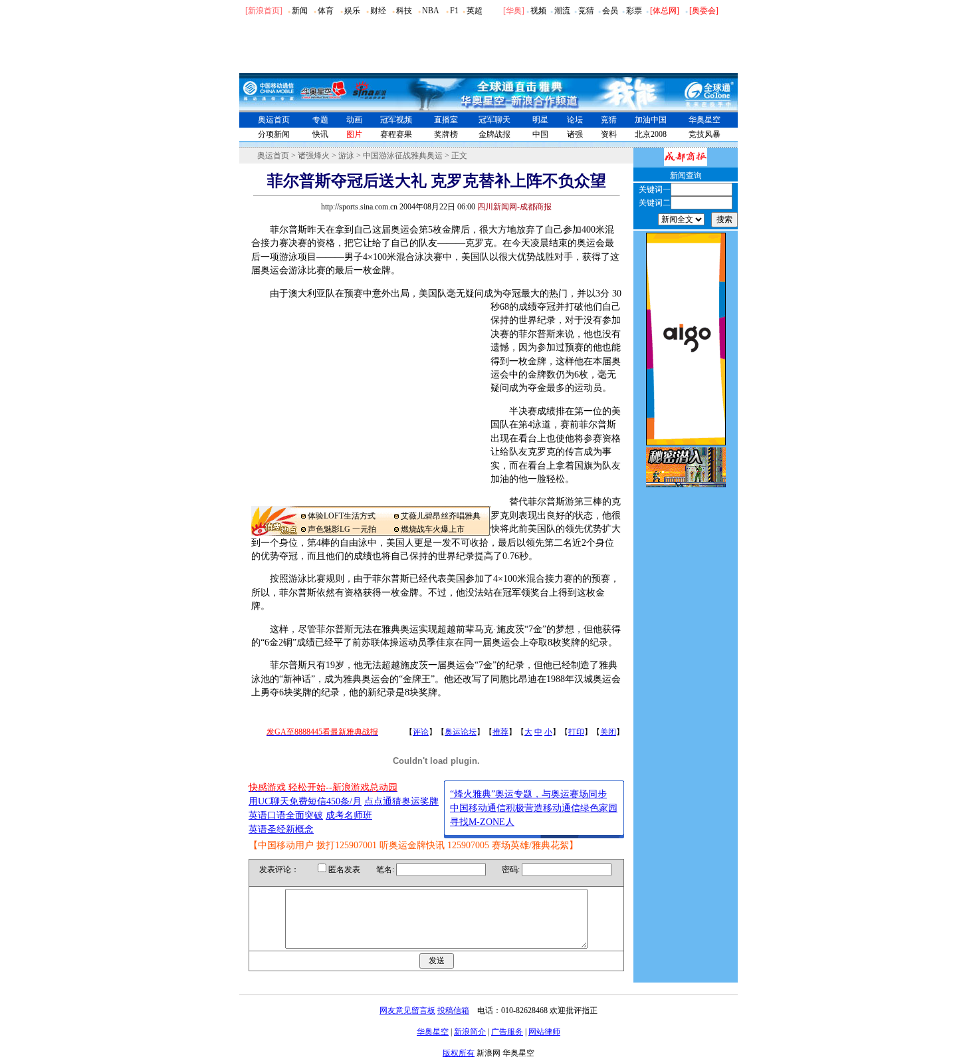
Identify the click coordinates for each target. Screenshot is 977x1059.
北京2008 (651, 134)
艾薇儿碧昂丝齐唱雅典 (441, 516)
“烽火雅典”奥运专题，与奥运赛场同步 (528, 794)
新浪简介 (470, 1031)
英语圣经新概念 (281, 829)
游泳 (346, 155)
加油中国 (651, 119)
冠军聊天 (494, 119)
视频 (538, 10)
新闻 (300, 10)
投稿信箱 (453, 1010)
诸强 (575, 134)
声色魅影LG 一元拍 (342, 529)
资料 (609, 134)
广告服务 (507, 1031)
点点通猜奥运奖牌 (401, 801)
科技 (404, 10)
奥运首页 (274, 119)
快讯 (320, 134)
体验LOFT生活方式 (342, 516)
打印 (576, 732)
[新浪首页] (263, 10)
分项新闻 (274, 134)
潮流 (562, 10)
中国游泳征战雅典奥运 (403, 155)
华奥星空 (704, 119)
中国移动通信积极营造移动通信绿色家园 (533, 808)
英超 (475, 10)
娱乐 (352, 10)
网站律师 (544, 1031)
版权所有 (459, 1053)
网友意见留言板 (407, 1010)
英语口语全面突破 (286, 815)
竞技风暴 (704, 134)
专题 (320, 119)
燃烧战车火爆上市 (433, 529)
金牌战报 (494, 134)
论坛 (575, 119)
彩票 (634, 10)
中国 (540, 134)
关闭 (608, 732)
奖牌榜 (446, 134)
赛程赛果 (396, 134)
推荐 (500, 732)
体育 (326, 10)
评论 (421, 732)
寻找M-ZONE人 (482, 822)
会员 (610, 10)
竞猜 (586, 10)
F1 (454, 10)
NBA (430, 10)
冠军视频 (396, 119)
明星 (540, 119)
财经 (378, 10)
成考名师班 (349, 815)
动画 (354, 119)
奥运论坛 (461, 732)
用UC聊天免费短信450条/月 (305, 801)
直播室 (446, 119)
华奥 (514, 10)
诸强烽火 (314, 155)
